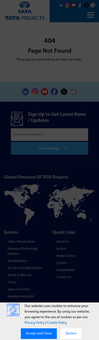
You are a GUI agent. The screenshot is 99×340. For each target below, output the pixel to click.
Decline (70, 333)
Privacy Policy (35, 323)
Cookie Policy (57, 323)
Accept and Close (39, 333)
